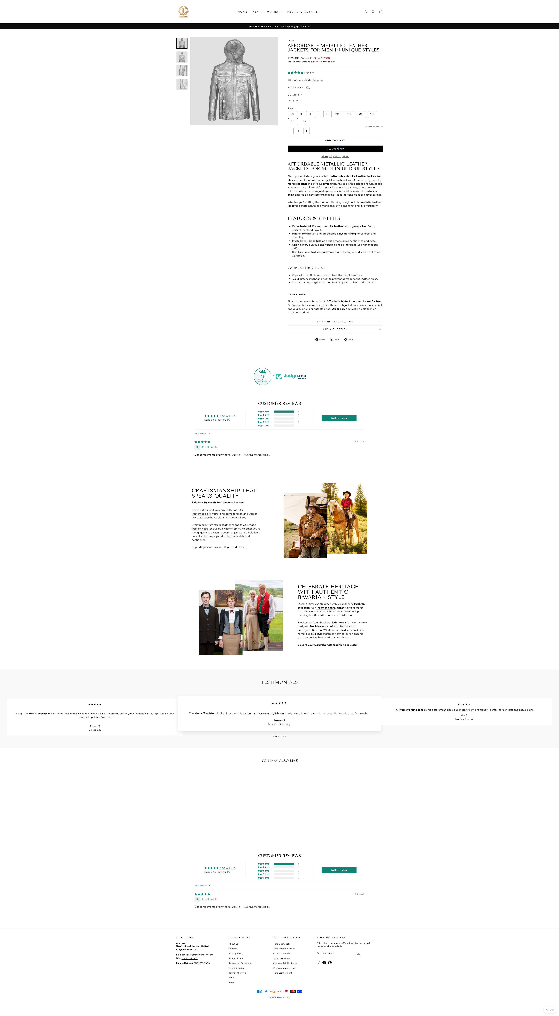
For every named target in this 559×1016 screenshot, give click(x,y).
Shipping (306, 61)
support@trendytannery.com (198, 954)
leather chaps (230, 524)
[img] (202, 442)
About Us (233, 943)
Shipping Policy (236, 968)
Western (220, 510)
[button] (296, 72)
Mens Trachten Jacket (284, 948)
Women (274, 11)
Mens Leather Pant (282, 972)
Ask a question (335, 329)
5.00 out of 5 (228, 416)
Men (256, 11)
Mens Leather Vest (282, 953)
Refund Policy (236, 958)
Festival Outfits (303, 11)
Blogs (231, 982)
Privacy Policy (236, 953)
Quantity (295, 94)
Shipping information (335, 321)
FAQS (232, 977)
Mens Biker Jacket (282, 943)
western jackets (201, 513)
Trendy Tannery (190, 958)
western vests (200, 528)
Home (243, 11)
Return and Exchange (240, 963)
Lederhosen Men (281, 958)
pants (228, 513)
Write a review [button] (339, 417)
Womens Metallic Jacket (285, 963)
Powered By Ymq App (374, 127)
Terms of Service (237, 972)
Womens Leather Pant (284, 968)
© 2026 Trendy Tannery (279, 997)
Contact (233, 948)
